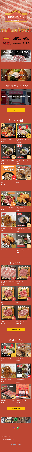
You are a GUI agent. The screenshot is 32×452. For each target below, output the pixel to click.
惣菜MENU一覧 (16, 408)
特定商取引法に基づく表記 (8, 439)
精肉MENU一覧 (16, 329)
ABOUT (16, 110)
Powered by (14, 444)
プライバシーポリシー (6, 436)
